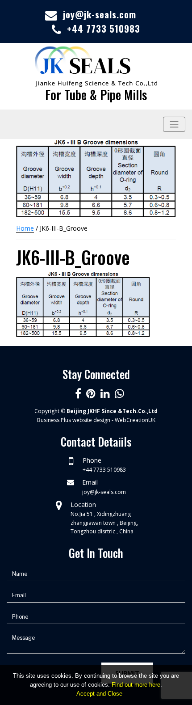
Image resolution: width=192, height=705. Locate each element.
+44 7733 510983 (103, 28)
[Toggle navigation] (174, 124)
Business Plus (54, 420)
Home (25, 228)
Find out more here (136, 684)
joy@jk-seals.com (99, 14)
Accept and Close (99, 693)
